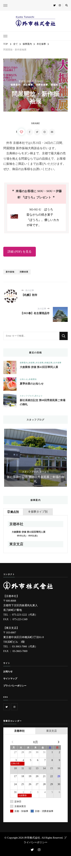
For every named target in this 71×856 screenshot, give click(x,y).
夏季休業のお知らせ (32, 383)
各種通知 (33, 379)
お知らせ (24, 379)
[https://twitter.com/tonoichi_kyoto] (6, 707)
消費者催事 (42, 85)
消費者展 (24, 272)
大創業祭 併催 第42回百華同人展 (39, 367)
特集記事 (49, 363)
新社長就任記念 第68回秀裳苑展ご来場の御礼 (42, 402)
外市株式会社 (32, 837)
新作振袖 (10, 272)
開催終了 (56, 85)
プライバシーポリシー (14, 685)
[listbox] (35, 458)
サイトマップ (10, 678)
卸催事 (32, 363)
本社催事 (28, 85)
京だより (39, 396)
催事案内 (15, 85)
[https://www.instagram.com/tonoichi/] (14, 707)
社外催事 (57, 363)
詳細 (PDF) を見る (20, 251)
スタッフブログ (27, 396)
